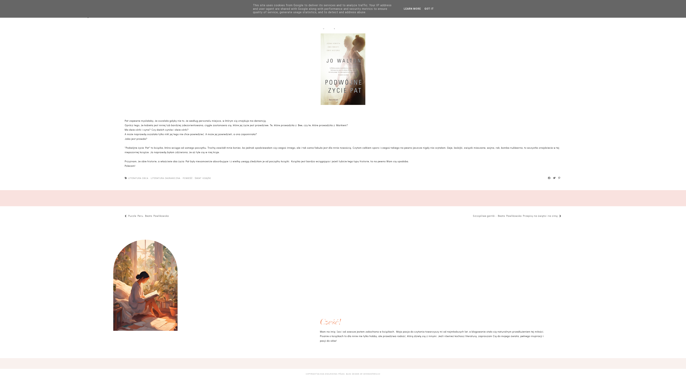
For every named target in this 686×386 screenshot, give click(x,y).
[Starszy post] (471, 216)
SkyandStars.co (371, 373)
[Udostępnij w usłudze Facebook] (549, 178)
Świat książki (203, 178)
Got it (429, 8)
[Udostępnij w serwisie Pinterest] (559, 178)
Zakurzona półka (335, 373)
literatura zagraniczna (165, 178)
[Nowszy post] (170, 216)
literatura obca (138, 178)
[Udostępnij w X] (554, 178)
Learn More (412, 8)
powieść (188, 178)
